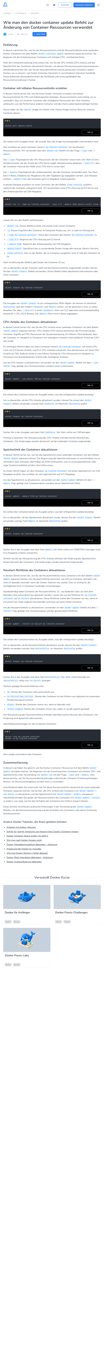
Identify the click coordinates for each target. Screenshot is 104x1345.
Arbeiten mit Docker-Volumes (21, 827)
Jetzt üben (41, 34)
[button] (54, 5)
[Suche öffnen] (47, 5)
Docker (35, 13)
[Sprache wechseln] (54, 5)
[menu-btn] (98, 5)
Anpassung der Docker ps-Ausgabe (23, 848)
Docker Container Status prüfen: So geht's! (27, 835)
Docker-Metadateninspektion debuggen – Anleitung (31, 844)
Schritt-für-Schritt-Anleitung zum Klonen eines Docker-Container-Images (42, 831)
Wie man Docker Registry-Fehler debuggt (27, 853)
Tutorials (20, 13)
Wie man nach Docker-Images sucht (24, 840)
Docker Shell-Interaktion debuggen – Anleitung (29, 857)
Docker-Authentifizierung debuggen (24, 861)
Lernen (7, 13)
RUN (89, 132)
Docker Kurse (60, 877)
